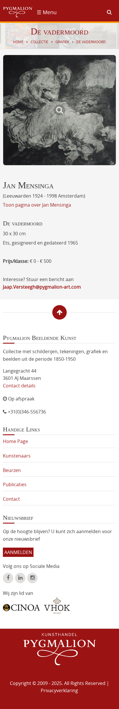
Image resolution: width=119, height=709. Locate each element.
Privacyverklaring (59, 690)
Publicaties (15, 484)
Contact (11, 499)
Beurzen (12, 470)
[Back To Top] (59, 312)
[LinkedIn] (20, 578)
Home (18, 41)
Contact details (19, 385)
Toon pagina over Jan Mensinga (37, 205)
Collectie (39, 41)
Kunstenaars (17, 456)
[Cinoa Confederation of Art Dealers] (21, 605)
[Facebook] (8, 578)
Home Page (15, 441)
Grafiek (62, 41)
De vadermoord (91, 41)
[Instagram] (32, 578)
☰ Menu (47, 12)
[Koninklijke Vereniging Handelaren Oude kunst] (57, 605)
